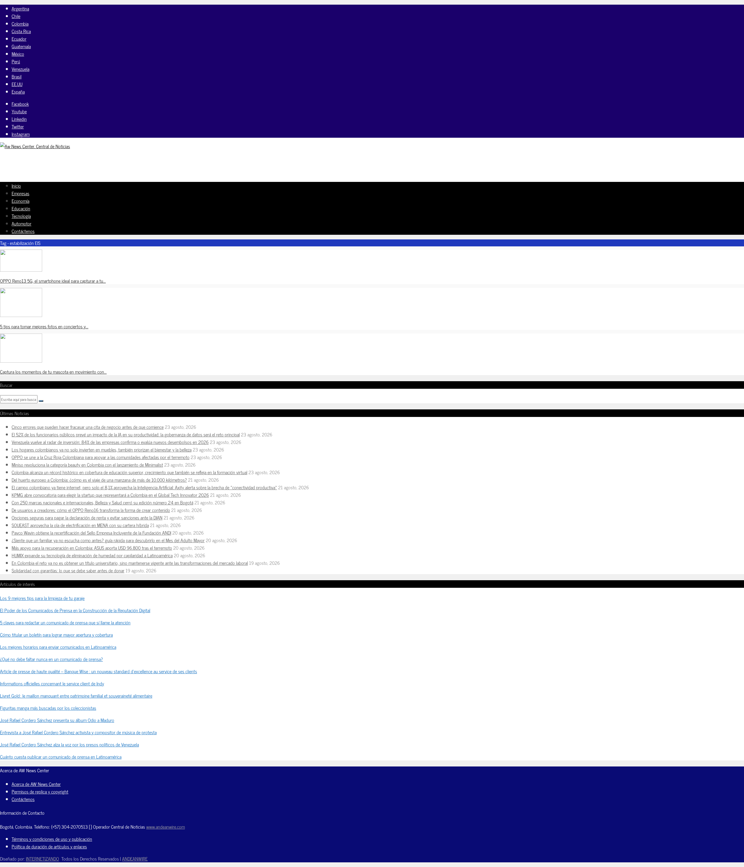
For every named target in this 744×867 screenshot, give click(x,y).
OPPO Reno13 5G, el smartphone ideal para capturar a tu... (53, 280)
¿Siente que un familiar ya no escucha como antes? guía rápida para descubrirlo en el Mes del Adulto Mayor (108, 540)
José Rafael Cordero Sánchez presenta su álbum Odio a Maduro (57, 720)
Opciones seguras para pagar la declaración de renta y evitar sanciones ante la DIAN (87, 517)
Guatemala (21, 46)
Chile (16, 16)
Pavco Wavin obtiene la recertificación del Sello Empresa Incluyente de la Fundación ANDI (91, 532)
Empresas (20, 193)
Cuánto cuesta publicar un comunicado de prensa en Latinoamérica (60, 756)
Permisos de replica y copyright (40, 791)
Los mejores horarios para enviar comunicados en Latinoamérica (58, 647)
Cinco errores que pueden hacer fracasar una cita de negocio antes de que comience (88, 427)
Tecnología (21, 216)
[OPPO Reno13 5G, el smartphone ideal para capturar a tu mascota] (21, 269)
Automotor (21, 223)
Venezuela (20, 69)
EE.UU (17, 84)
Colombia (20, 23)
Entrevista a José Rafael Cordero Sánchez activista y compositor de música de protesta (78, 732)
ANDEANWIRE (135, 858)
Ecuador (19, 38)
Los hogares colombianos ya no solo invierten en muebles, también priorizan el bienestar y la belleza (102, 449)
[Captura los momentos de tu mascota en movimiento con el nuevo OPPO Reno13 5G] (21, 360)
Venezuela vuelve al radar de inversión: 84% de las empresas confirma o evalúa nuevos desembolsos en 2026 (110, 442)
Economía (20, 201)
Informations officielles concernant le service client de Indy (52, 683)
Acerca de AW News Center (36, 784)
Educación (21, 208)
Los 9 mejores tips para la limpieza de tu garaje (42, 598)
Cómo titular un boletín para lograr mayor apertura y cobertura (56, 634)
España (18, 91)
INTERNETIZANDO (42, 858)
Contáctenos (23, 231)
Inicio (16, 185)
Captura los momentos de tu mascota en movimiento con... (53, 371)
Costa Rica (21, 31)
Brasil (17, 76)
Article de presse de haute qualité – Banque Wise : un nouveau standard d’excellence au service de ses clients (98, 671)
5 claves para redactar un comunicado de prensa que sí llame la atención (65, 622)
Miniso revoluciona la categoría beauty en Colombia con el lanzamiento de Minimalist (87, 464)
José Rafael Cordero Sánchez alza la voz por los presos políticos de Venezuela (69, 744)
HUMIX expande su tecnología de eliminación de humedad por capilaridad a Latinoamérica (92, 555)
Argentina (20, 8)
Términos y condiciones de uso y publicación (52, 839)
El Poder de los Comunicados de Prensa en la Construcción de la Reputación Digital (75, 610)
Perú (16, 61)
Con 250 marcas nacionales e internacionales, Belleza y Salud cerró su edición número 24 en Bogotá (102, 502)
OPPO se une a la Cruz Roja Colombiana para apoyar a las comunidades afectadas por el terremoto (100, 457)
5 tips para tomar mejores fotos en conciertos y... (44, 326)
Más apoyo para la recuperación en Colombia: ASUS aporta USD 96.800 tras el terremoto (92, 547)
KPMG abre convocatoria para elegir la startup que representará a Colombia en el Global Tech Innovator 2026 (110, 495)
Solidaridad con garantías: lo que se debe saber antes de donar (68, 570)
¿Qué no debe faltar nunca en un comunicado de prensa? (51, 659)
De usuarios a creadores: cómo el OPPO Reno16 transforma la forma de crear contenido (91, 510)
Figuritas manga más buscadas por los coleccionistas (48, 708)
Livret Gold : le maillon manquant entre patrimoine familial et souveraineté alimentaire (76, 695)
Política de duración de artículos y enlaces (49, 846)
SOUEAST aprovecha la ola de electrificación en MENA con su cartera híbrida (80, 525)
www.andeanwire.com (165, 826)
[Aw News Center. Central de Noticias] (35, 146)
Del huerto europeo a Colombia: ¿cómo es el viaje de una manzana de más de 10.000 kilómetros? (99, 479)
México (18, 54)
